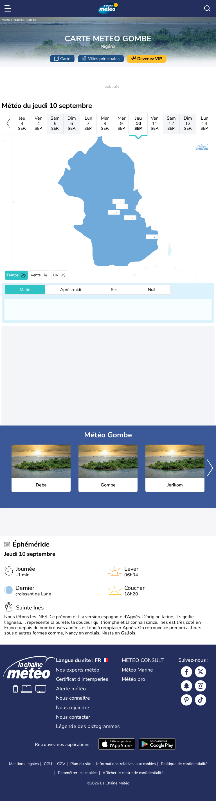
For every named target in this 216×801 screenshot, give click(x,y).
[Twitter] (200, 671)
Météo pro (133, 679)
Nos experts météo (77, 669)
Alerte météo (71, 688)
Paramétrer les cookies (78, 773)
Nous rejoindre (72, 707)
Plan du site (80, 763)
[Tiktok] (200, 700)
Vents (36, 275)
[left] (8, 124)
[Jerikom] (116, 206)
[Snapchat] (186, 685)
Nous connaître (73, 698)
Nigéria (18, 20)
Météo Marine (137, 669)
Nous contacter (73, 717)
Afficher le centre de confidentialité (133, 773)
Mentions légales (24, 763)
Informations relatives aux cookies (126, 763)
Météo (6, 20)
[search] (207, 8)
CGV (61, 763)
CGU (48, 763)
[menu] (8, 8)
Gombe (31, 20)
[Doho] (112, 201)
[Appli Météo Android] (157, 744)
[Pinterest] (186, 700)
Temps (12, 275)
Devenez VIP (149, 59)
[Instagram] (200, 685)
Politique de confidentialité (184, 763)
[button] (124, 217)
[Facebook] (186, 671)
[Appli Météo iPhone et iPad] (116, 744)
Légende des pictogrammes (88, 726)
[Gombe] (108, 212)
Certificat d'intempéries (82, 679)
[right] (210, 468)
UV (55, 275)
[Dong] (146, 236)
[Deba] (124, 217)
